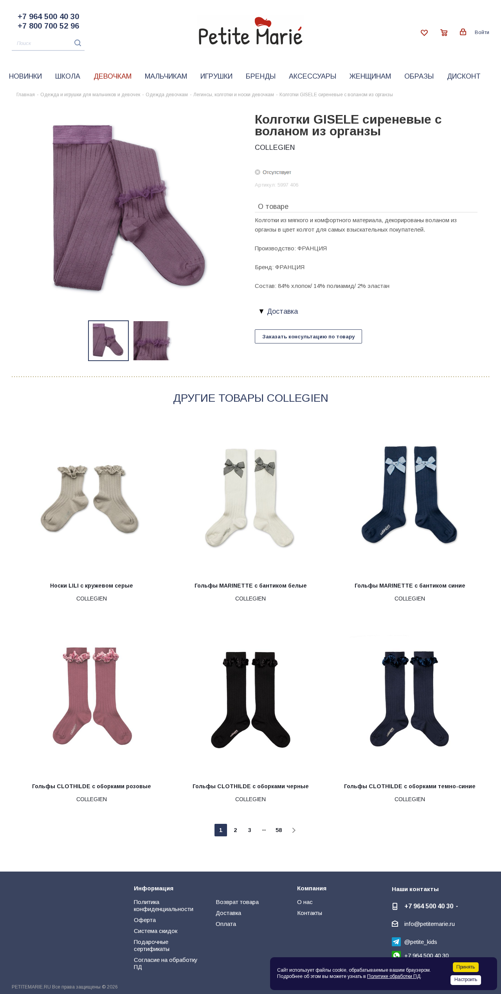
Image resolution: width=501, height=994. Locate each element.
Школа (67, 76)
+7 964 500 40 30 (48, 16)
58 (279, 830)
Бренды (261, 76)
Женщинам (370, 76)
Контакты (309, 913)
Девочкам (113, 76)
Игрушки (216, 76)
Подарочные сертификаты (151, 945)
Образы (419, 76)
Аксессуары (312, 76)
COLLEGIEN (275, 147)
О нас (305, 902)
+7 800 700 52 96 (48, 26)
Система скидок (155, 930)
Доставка (228, 913)
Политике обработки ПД (393, 976)
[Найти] (76, 42)
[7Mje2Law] (131, 210)
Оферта (145, 920)
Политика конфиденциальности (163, 905)
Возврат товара (237, 902)
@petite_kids (420, 941)
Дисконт (464, 76)
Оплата (226, 923)
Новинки (25, 76)
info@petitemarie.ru (429, 923)
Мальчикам (166, 76)
